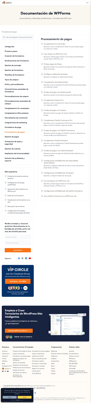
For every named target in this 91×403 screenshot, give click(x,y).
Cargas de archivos (19, 370)
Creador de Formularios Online (22, 351)
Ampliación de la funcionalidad (17, 153)
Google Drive (55, 361)
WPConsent (72, 366)
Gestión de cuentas (12, 149)
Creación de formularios (14, 56)
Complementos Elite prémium (16, 113)
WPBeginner (73, 361)
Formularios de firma (38, 361)
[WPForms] (7, 2)
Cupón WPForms (40, 388)
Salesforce (54, 356)
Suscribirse (17, 250)
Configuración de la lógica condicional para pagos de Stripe (19, 212)
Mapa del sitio (31, 388)
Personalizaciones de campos (17, 96)
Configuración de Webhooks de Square (59, 173)
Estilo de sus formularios (16, 195)
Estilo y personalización (14, 84)
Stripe (53, 368)
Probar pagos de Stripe (53, 64)
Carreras (4, 351)
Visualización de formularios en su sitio (19, 201)
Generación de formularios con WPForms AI (18, 190)
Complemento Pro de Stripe (54, 44)
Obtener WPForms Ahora (17, 331)
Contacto (5, 356)
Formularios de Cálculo (20, 372)
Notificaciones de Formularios (17, 61)
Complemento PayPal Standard (56, 140)
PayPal (53, 371)
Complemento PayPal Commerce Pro (58, 120)
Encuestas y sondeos (38, 366)
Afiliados (4, 361)
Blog (3, 363)
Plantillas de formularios (14, 75)
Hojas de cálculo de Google (59, 353)
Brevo (53, 366)
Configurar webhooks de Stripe (56, 74)
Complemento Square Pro (54, 100)
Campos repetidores (38, 353)
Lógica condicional (18, 353)
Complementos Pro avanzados (17, 108)
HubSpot (54, 358)
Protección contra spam (39, 363)
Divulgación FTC (7, 366)
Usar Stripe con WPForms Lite (55, 54)
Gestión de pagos (12, 137)
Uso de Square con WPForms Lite (56, 181)
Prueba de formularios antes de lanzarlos (18, 177)
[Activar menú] (87, 2)
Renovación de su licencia (16, 206)
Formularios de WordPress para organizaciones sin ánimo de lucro (78, 372)
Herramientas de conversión (16, 118)
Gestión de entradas (13, 65)
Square (53, 373)
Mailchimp (54, 351)
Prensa (4, 358)
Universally (72, 368)
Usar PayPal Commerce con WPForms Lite (60, 196)
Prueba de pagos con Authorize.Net (57, 92)
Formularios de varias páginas (41, 351)
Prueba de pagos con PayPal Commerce (59, 130)
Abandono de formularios (20, 365)
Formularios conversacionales (22, 356)
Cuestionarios (36, 371)
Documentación (74, 353)
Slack (52, 363)
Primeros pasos (11, 51)
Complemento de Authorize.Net (56, 82)
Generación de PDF (38, 356)
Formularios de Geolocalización (18, 375)
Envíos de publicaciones (39, 358)
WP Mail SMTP (73, 363)
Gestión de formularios (14, 70)
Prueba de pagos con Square (55, 110)
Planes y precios (74, 356)
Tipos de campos (11, 80)
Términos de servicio (9, 388)
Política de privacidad (21, 388)
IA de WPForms (36, 373)
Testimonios (5, 353)
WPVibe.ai (72, 358)
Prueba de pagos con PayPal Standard (58, 151)
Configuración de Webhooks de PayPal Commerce (63, 191)
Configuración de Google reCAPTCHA (16, 184)
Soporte (71, 351)
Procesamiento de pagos (15, 132)
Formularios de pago (13, 127)
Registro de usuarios (38, 368)
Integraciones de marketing (16, 123)
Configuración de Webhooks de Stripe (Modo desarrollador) (61, 162)
